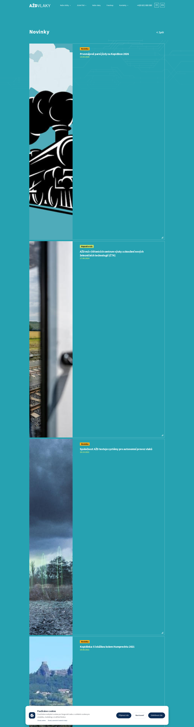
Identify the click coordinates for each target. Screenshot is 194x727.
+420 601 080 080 (144, 5)
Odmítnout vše (156, 715)
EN (162, 5)
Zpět (161, 32)
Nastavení (140, 715)
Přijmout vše (124, 715)
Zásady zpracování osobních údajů (57, 720)
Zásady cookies (41, 720)
